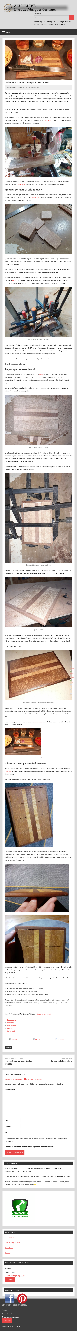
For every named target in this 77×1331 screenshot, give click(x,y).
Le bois (8, 1047)
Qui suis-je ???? (10, 1237)
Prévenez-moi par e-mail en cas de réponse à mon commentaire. (30, 1146)
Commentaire (10, 1089)
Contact (7, 1253)
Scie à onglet (11, 1020)
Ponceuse (10, 1022)
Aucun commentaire (32, 87)
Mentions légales (7, 1326)
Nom (7, 1120)
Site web (8, 1133)
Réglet (9, 1028)
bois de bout (20, 184)
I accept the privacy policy (16, 1276)
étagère (8, 771)
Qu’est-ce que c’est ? (44, 1014)
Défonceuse (11, 1025)
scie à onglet (47, 120)
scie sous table (35, 197)
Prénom (8, 1268)
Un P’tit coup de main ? (13, 1242)
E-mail (8, 1126)
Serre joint (11, 1031)
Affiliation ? (9, 1248)
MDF (14, 280)
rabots (41, 374)
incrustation (38, 722)
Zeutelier (21, 87)
